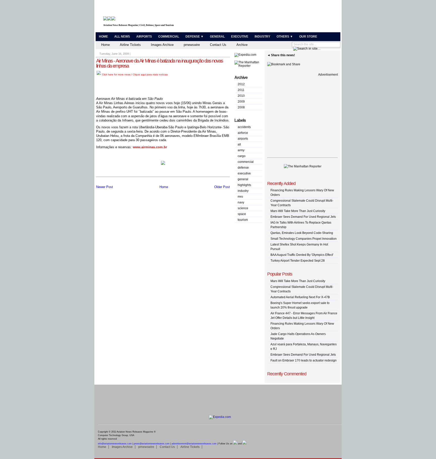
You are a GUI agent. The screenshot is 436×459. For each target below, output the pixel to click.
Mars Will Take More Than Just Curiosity (297, 211)
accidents (244, 127)
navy (241, 202)
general (243, 179)
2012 (241, 84)
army (241, 150)
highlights (244, 185)
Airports (144, 36)
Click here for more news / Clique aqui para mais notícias (134, 74)
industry (243, 191)
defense (243, 167)
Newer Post (104, 187)
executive (244, 173)
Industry (262, 36)
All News (122, 36)
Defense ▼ (194, 36)
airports (243, 138)
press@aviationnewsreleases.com (152, 443)
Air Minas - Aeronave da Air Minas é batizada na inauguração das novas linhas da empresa (159, 63)
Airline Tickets (130, 45)
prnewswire (192, 45)
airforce (243, 133)
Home (103, 36)
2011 (241, 90)
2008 (241, 107)
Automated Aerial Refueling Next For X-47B (300, 297)
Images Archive (162, 45)
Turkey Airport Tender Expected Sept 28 (297, 260)
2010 (241, 96)
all (239, 144)
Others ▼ (285, 36)
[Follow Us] (235, 443)
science (243, 208)
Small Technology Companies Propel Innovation (303, 238)
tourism (243, 220)
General (217, 36)
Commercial (168, 36)
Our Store (308, 36)
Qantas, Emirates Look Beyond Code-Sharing (301, 233)
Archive (242, 45)
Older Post (222, 187)
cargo (242, 156)
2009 (241, 101)
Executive (239, 36)
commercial (246, 162)
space (242, 214)
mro (240, 196)
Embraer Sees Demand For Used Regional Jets (303, 217)
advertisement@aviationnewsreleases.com (194, 443)
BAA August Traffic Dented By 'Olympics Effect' (301, 255)
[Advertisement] (280, 17)
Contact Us (218, 45)
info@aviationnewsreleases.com (115, 443)
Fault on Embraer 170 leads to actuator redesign (303, 360)
